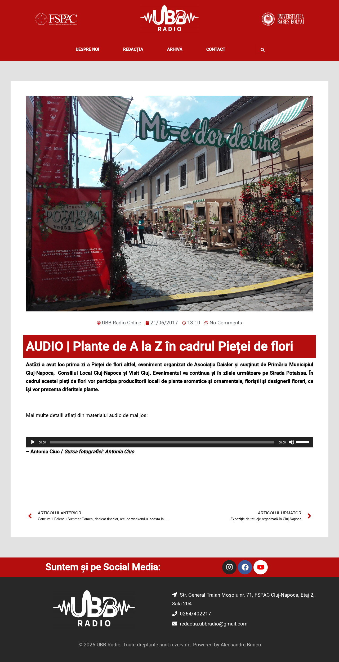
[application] (169, 442)
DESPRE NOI (87, 49)
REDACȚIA (133, 49)
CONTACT (215, 49)
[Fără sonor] (291, 442)
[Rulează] (32, 442)
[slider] (303, 441)
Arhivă (174, 49)
